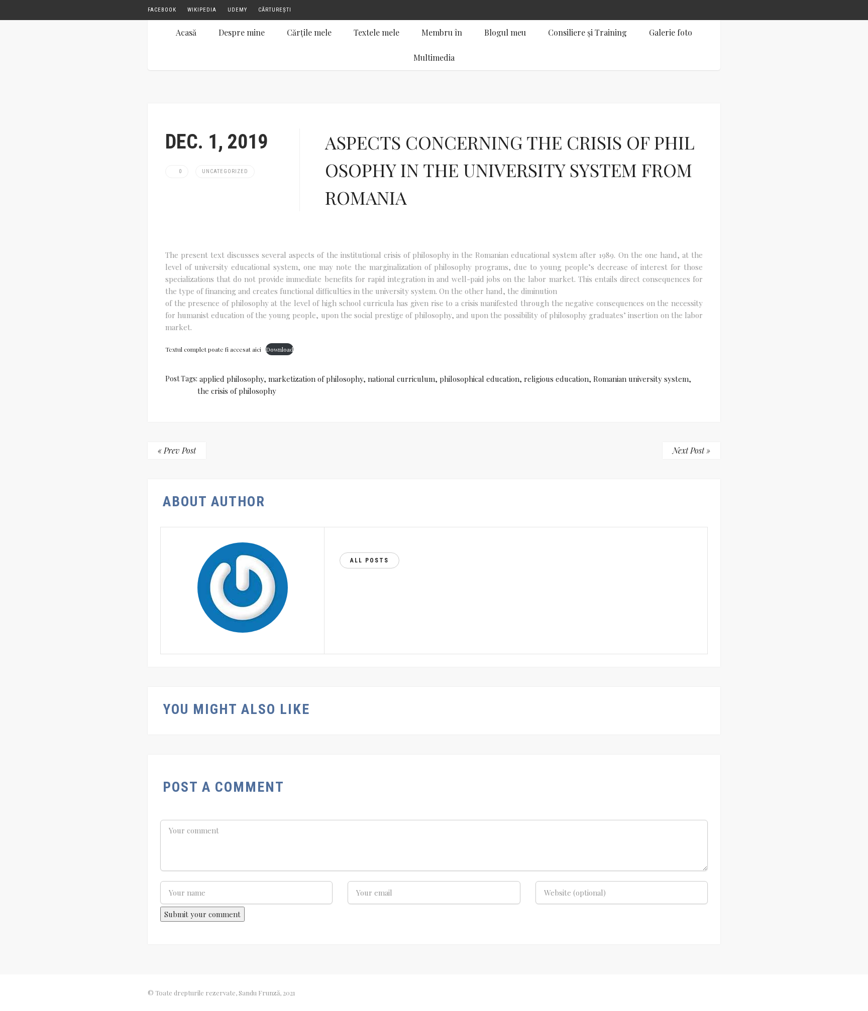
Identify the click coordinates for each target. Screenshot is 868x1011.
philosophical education (479, 379)
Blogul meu (505, 32)
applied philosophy (231, 379)
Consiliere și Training (587, 32)
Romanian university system (641, 379)
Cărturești (274, 10)
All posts (369, 560)
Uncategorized (225, 171)
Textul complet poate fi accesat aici (213, 349)
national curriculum (401, 379)
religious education (556, 379)
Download (279, 349)
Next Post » (691, 450)
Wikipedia (201, 10)
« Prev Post (177, 450)
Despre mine (242, 32)
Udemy (237, 10)
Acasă (186, 32)
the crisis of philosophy (236, 391)
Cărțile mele (309, 32)
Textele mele (376, 32)
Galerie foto (670, 32)
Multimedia (434, 57)
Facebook (162, 10)
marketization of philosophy (315, 379)
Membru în (441, 32)
